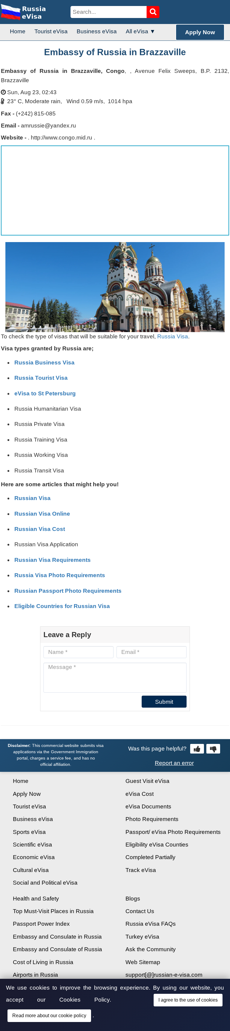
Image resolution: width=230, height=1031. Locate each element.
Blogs (132, 898)
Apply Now (200, 32)
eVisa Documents (148, 806)
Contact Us (139, 911)
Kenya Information (36, 1000)
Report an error (174, 763)
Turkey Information (37, 987)
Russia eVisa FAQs (150, 924)
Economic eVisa (34, 857)
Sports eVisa (29, 832)
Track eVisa (140, 870)
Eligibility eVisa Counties (156, 844)
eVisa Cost (139, 794)
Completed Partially (150, 857)
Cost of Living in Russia (43, 962)
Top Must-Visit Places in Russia (53, 911)
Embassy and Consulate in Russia (57, 937)
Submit (164, 702)
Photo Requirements (151, 819)
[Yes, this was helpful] (197, 749)
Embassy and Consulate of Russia (57, 949)
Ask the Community (150, 949)
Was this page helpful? (157, 748)
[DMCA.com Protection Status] (165, 1017)
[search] (153, 12)
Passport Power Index (41, 924)
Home (17, 31)
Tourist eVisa (51, 31)
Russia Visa (172, 336)
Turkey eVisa (142, 937)
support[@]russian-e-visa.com (163, 975)
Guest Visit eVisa (147, 781)
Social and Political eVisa (45, 883)
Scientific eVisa (32, 844)
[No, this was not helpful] (213, 749)
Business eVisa (97, 31)
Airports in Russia (35, 975)
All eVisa (137, 31)
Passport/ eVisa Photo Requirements (173, 832)
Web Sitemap (142, 962)
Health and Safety (36, 898)
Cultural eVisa (31, 870)
